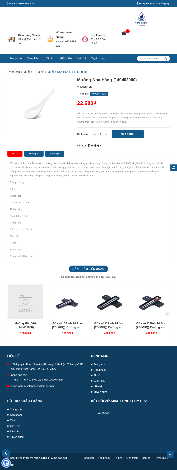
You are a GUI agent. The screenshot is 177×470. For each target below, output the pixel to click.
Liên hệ (81, 58)
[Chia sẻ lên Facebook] (89, 145)
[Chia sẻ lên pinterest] (95, 145)
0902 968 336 (26, 3)
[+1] (99, 145)
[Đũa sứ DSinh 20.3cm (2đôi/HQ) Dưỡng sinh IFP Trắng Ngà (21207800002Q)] (67, 301)
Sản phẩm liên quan (88, 268)
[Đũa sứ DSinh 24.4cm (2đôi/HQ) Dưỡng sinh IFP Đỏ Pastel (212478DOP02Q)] (151, 301)
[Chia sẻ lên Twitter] (92, 145)
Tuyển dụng (98, 58)
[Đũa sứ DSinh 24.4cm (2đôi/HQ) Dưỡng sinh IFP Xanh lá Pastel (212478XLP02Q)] (109, 301)
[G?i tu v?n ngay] (6, 463)
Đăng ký (164, 3)
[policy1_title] (11, 39)
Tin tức (50, 58)
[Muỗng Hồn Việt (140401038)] (25, 301)
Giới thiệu (66, 58)
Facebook (102, 413)
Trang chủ (16, 58)
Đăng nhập (145, 3)
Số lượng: (83, 134)
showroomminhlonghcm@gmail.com (32, 385)
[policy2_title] (50, 39)
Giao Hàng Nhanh (29, 35)
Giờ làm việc (98, 35)
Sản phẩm (33, 58)
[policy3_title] (85, 39)
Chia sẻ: (82, 145)
